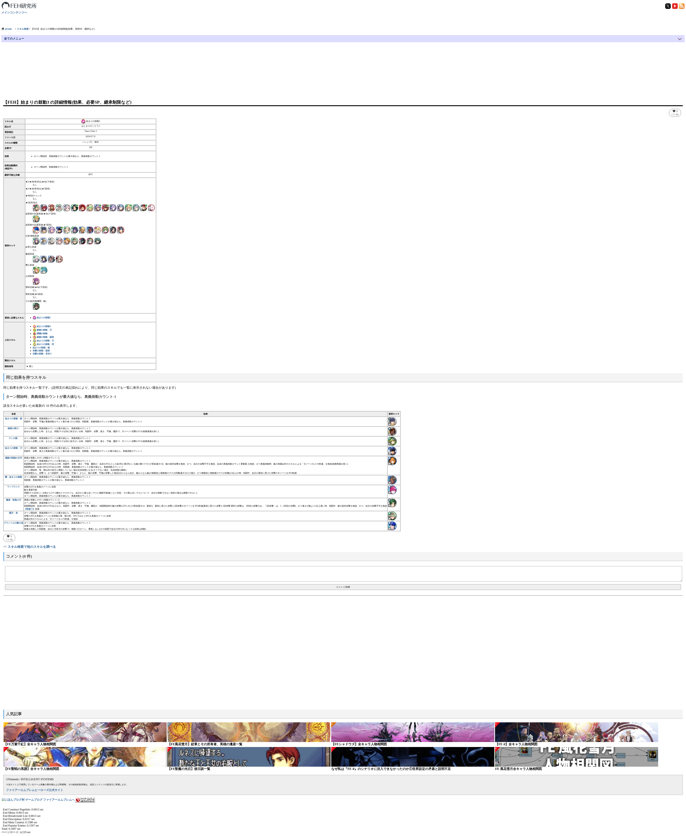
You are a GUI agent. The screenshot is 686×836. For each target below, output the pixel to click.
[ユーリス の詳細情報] (113, 207)
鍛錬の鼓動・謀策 (45, 337)
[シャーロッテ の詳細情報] (128, 207)
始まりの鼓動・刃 (45, 340)
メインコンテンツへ (14, 12)
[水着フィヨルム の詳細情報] (97, 230)
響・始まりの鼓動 (13, 477)
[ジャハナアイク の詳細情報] (59, 230)
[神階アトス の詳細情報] (44, 241)
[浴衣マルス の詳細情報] (36, 230)
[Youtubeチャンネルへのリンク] (675, 5)
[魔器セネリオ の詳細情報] (44, 259)
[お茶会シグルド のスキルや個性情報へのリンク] (392, 526)
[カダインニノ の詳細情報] (105, 230)
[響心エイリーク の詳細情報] (44, 270)
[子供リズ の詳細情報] (67, 230)
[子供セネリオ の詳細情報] (113, 230)
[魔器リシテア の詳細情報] (36, 259)
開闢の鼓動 (42, 333)
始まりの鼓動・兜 (45, 344)
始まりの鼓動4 (44, 326)
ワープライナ (13, 487)
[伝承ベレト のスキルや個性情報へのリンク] (392, 516)
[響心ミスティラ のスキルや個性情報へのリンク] (392, 480)
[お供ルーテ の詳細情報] (36, 281)
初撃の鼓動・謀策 (41, 350)
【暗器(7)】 (29, 509)
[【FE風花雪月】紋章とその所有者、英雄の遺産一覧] (248, 732)
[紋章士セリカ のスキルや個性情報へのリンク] (392, 489)
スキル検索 (23, 29)
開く (31, 366)
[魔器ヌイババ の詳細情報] (51, 259)
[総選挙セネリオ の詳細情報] (74, 207)
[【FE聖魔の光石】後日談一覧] (248, 757)
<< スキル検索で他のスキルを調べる (29, 546)
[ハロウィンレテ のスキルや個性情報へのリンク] (392, 460)
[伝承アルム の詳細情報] (97, 241)
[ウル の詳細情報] (67, 241)
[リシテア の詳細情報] (151, 207)
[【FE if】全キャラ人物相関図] (576, 732)
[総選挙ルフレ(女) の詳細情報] (67, 207)
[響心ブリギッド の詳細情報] (36, 270)
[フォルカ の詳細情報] (105, 207)
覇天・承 (13, 513)
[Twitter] (668, 5)
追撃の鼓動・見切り (42, 353)
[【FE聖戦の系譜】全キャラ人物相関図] (85, 757)
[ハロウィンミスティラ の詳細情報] (90, 230)
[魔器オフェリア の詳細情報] (59, 259)
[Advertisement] (343, 73)
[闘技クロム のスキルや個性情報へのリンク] (392, 421)
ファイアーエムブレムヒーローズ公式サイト (34, 790)
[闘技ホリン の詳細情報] (36, 218)
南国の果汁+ (14, 428)
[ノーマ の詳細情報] (59, 207)
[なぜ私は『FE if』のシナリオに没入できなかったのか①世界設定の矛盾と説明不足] (412, 757)
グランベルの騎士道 (13, 523)
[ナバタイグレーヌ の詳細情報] (82, 230)
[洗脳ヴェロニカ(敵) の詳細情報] (36, 306)
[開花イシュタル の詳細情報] (97, 207)
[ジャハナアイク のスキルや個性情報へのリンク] (392, 451)
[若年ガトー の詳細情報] (51, 207)
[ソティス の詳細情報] (90, 241)
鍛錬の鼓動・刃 (44, 330)
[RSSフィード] (682, 5)
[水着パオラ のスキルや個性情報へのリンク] (392, 441)
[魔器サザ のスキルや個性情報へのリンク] (392, 502)
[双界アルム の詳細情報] (36, 207)
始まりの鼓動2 (44, 317)
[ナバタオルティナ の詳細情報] (74, 230)
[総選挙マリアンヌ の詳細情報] (120, 207)
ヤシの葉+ (14, 438)
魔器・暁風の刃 (13, 500)
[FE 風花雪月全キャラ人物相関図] (576, 757)
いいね (675, 113)
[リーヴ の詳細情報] (82, 241)
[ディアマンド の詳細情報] (82, 207)
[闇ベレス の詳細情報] (90, 207)
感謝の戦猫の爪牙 (13, 458)
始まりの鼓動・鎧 (41, 347)
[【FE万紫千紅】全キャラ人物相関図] (85, 732)
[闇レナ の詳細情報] (44, 207)
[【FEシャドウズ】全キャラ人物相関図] (412, 732)
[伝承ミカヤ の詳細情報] (59, 241)
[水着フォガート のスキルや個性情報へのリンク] (392, 431)
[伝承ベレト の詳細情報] (74, 241)
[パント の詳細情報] (136, 207)
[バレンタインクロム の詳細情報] (120, 230)
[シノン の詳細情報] (143, 207)
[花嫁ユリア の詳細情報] (51, 230)
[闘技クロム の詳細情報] (44, 230)
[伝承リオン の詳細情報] (36, 241)
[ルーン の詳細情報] (51, 241)
